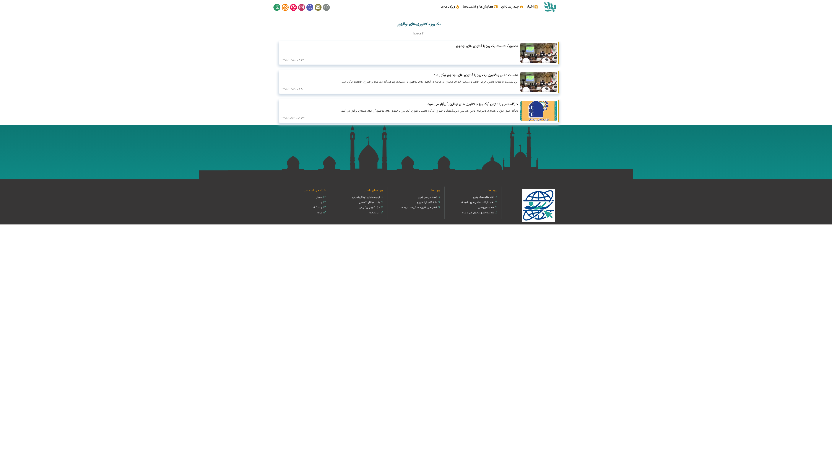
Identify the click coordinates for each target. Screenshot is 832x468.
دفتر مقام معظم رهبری (483, 197)
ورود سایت (374, 213)
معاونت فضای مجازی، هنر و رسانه (478, 213)
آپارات (296, 4)
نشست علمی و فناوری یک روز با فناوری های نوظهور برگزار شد (476, 75)
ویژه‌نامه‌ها (447, 6)
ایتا (288, 4)
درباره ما (329, 4)
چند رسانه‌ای (510, 6)
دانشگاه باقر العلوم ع (427, 202)
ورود (280, 4)
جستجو (313, 4)
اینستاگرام (304, 4)
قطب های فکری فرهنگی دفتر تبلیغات (419, 208)
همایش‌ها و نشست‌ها (478, 6)
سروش (319, 197)
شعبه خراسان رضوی (427, 197)
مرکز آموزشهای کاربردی (369, 208)
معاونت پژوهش (486, 208)
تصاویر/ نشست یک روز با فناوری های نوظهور (487, 46)
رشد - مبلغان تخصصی (369, 202)
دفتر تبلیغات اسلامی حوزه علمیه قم (477, 202)
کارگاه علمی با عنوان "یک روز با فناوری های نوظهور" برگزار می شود (472, 104)
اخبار (530, 6)
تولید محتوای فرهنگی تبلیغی (366, 197)
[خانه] (549, 6)
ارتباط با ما (321, 4)
